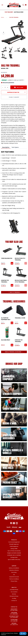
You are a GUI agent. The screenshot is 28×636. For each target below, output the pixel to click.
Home (2, 17)
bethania (14, 623)
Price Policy (14, 572)
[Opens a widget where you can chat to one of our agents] (23, 633)
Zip (14, 574)
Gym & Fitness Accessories (14, 550)
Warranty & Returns (14, 570)
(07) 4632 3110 (14, 621)
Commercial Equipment (14, 542)
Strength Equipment (14, 544)
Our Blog (14, 598)
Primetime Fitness (14, 596)
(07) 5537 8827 (14, 610)
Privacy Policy (14, 581)
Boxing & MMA (14, 548)
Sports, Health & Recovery (14, 559)
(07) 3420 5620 (14, 617)
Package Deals (14, 557)
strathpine (14, 612)
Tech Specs (15, 147)
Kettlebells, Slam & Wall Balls (14, 555)
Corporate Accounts (14, 576)
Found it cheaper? (14, 97)
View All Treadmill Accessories (13, 352)
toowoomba (14, 619)
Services (14, 594)
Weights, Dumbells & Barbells (14, 553)
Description (5, 147)
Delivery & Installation (14, 568)
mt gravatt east (14, 616)
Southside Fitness (14, 589)
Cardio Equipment (14, 546)
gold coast (14, 609)
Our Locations (14, 592)
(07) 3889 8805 (14, 614)
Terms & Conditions (14, 579)
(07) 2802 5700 (14, 624)
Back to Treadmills (15, 292)
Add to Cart (20, 87)
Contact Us (14, 600)
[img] (14, 375)
